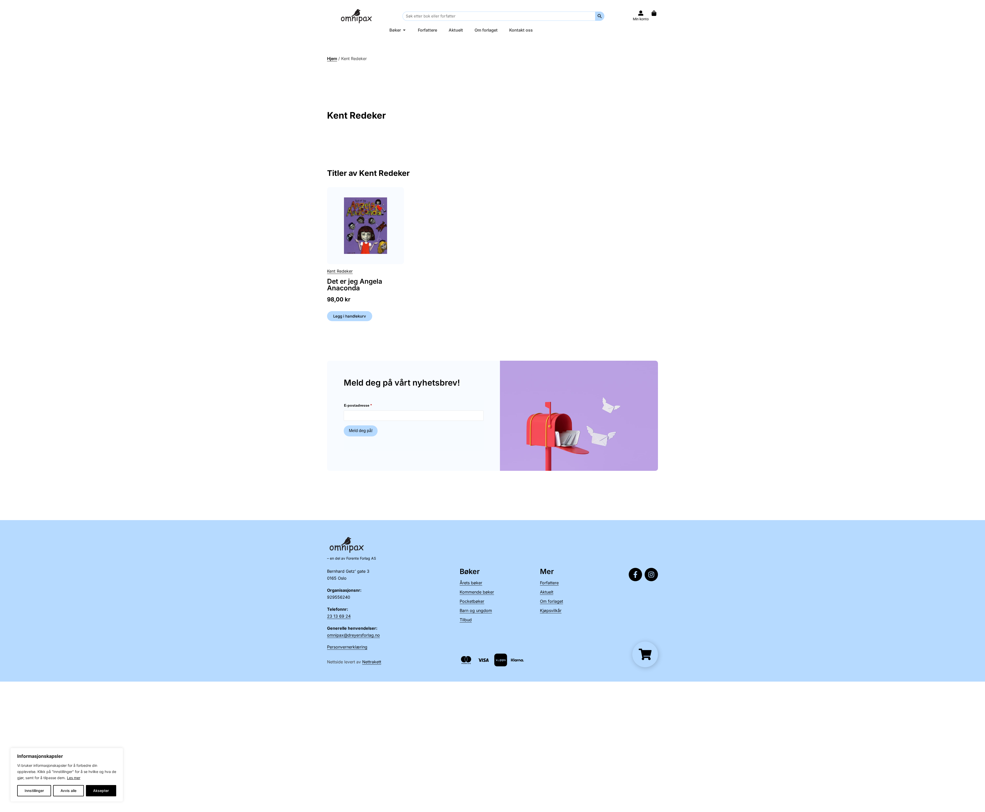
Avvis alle (68, 790)
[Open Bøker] (404, 30)
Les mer (73, 778)
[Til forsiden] (357, 16)
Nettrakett (371, 661)
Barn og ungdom (476, 610)
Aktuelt (546, 592)
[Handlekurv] (656, 13)
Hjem (332, 58)
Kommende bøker (477, 592)
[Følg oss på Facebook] (635, 574)
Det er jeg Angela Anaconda (354, 284)
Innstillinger (34, 790)
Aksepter (101, 790)
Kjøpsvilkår (551, 610)
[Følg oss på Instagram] (651, 574)
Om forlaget (551, 601)
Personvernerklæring (347, 646)
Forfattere (549, 582)
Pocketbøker (472, 601)
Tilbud (466, 619)
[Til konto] (640, 13)
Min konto (641, 19)
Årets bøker (471, 582)
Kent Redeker (340, 271)
